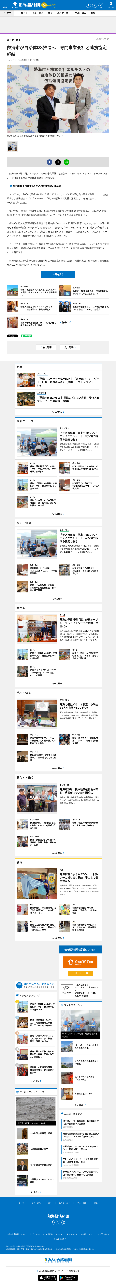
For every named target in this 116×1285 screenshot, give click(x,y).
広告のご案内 (61, 1239)
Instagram (100, 5)
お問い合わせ (104, 1234)
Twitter (94, 5)
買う (50, 13)
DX (31, 60)
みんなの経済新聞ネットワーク (58, 1260)
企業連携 (23, 60)
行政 (37, 60)
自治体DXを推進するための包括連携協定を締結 (37, 186)
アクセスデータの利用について (81, 1234)
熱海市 (65, 322)
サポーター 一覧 (80, 973)
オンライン (13, 60)
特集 (93, 13)
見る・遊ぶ (37, 13)
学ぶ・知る (80, 13)
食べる (24, 13)
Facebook (88, 5)
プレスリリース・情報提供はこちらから (47, 1234)
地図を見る (58, 274)
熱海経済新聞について (16, 1234)
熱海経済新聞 (26, 5)
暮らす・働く (63, 13)
